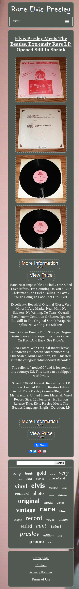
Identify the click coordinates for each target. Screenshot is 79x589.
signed (40, 478)
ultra (52, 474)
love (60, 535)
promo (36, 541)
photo (38, 493)
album (63, 519)
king (17, 473)
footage (53, 487)
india (64, 487)
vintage (25, 509)
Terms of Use (41, 579)
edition (48, 535)
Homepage (41, 558)
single (18, 519)
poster (19, 479)
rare (47, 509)
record (34, 517)
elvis (38, 485)
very (63, 472)
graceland (57, 478)
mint (41, 526)
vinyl (21, 486)
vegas (50, 519)
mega (48, 502)
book (29, 474)
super (29, 478)
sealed (26, 526)
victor (60, 502)
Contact (41, 565)
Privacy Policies (40, 572)
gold (41, 473)
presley (29, 533)
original (29, 500)
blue (62, 511)
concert (22, 493)
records (51, 495)
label (55, 526)
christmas (62, 495)
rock (50, 542)
